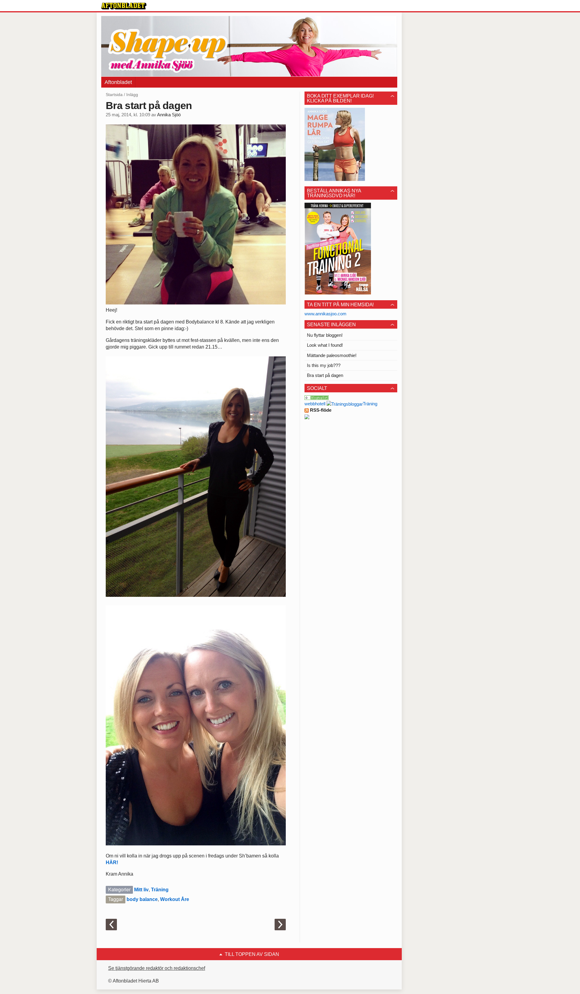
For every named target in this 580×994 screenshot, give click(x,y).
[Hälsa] (316, 397)
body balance (142, 899)
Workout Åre (174, 899)
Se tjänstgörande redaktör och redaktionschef (156, 968)
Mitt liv (141, 889)
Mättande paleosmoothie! (331, 355)
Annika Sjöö (169, 114)
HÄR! (112, 862)
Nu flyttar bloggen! (325, 335)
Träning (160, 889)
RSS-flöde (320, 410)
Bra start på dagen (325, 375)
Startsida (114, 94)
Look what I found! (325, 345)
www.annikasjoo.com (325, 313)
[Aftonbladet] (124, 6)
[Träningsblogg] (345, 403)
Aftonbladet (118, 82)
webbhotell (314, 403)
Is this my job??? (323, 365)
